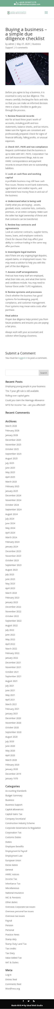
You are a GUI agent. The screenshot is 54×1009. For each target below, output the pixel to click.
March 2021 (11, 704)
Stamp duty (10, 939)
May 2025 (10, 472)
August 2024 (11, 514)
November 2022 (13, 611)
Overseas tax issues (15, 916)
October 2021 (12, 671)
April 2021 (10, 699)
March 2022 (11, 648)
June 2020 (10, 746)
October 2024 (12, 504)
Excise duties (11, 865)
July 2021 (9, 685)
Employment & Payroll (16, 851)
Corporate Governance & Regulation (23, 827)
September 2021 (13, 676)
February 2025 (12, 486)
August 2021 (11, 681)
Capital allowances (14, 809)
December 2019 (13, 773)
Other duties (11, 902)
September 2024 (13, 509)
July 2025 (9, 463)
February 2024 (12, 541)
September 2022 (13, 620)
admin (11, 43)
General (9, 869)
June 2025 (10, 467)
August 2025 (11, 458)
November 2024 (13, 500)
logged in (22, 358)
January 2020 (11, 769)
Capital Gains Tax (13, 814)
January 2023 (11, 602)
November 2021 (13, 667)
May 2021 (10, 695)
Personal (9, 930)
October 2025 (12, 449)
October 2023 (12, 560)
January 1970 (11, 778)
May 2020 (10, 750)
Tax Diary (10, 953)
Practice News (12, 934)
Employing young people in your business (25, 386)
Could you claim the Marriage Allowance (24, 400)
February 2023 (12, 597)
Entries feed (11, 979)
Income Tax (11, 879)
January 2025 (11, 491)
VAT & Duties (11, 962)
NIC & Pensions (13, 897)
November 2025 (13, 444)
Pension (9, 925)
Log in (8, 974)
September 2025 (13, 453)
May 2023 (10, 583)
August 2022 (11, 625)
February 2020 (12, 764)
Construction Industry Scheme (20, 823)
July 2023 (9, 574)
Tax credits (10, 948)
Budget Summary (13, 795)
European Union (13, 860)
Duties (8, 841)
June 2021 (10, 690)
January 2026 (11, 435)
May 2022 (10, 639)
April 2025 (10, 477)
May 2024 (10, 528)
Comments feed (13, 984)
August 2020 (11, 736)
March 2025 (11, 481)
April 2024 (10, 532)
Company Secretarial (15, 818)
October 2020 (12, 727)
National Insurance (14, 892)
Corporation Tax (13, 832)
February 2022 (12, 653)
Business (9, 800)
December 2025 (13, 439)
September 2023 (13, 565)
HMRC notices (12, 874)
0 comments (21, 47)
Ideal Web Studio (35, 1005)
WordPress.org (12, 988)
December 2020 (13, 718)
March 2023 (11, 592)
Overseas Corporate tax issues (20, 906)
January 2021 (11, 713)
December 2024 (13, 495)
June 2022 (10, 634)
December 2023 (13, 551)
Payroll (8, 920)
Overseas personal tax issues (19, 911)
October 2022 (12, 616)
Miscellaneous (12, 888)
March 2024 (11, 537)
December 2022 (13, 606)
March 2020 (11, 760)
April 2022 (10, 644)
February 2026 (12, 430)
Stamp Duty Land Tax (16, 943)
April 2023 (10, 588)
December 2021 (13, 662)
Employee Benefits (14, 846)
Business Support (13, 804)
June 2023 (10, 579)
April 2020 (10, 755)
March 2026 (11, 425)
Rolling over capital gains (17, 395)
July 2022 (9, 630)
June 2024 (10, 523)
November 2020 (13, 722)
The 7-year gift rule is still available (22, 391)
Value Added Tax (13, 957)
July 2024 (9, 518)
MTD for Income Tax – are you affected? (25, 405)
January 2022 (11, 657)
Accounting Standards (16, 790)
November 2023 (13, 555)
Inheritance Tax (12, 883)
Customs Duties (13, 837)
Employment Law (13, 855)
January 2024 (11, 546)
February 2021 (12, 708)
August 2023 (11, 569)
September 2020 (13, 732)
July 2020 (9, 741)
